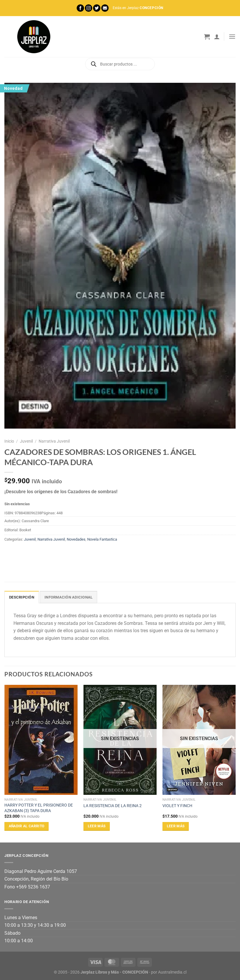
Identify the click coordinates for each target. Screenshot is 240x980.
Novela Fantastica (102, 539)
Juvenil (26, 441)
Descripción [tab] (21, 597)
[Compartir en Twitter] (31, 553)
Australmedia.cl (172, 972)
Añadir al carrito (26, 826)
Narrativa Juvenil (54, 441)
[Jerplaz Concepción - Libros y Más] (33, 36)
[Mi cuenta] (217, 36)
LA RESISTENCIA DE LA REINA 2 (112, 805)
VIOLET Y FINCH (177, 805)
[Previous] (4, 763)
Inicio (9, 441)
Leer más (97, 826)
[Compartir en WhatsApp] (10, 553)
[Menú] (232, 36)
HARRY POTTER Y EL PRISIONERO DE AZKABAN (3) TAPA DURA (38, 808)
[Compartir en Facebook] (20, 553)
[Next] (235, 763)
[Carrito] (207, 36)
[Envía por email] (41, 553)
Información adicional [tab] (68, 597)
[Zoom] (12, 422)
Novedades (76, 539)
